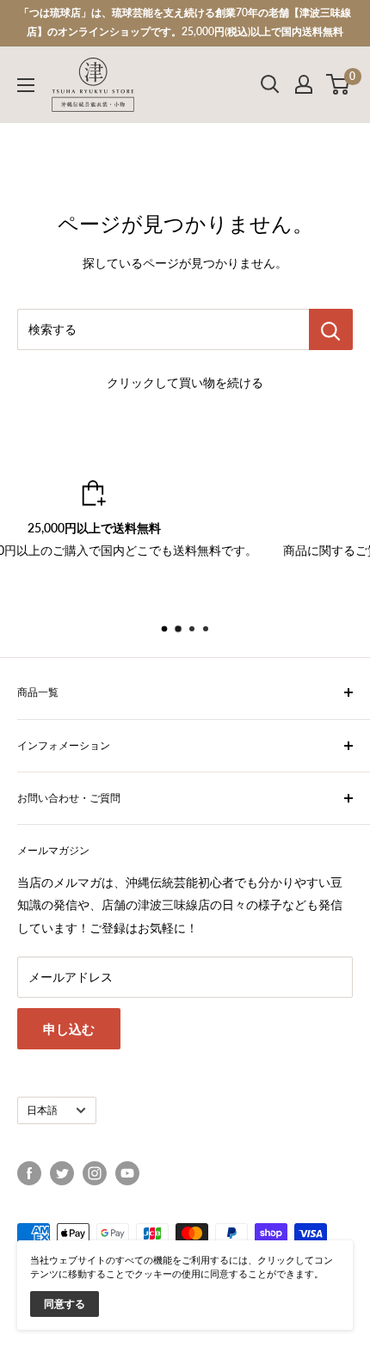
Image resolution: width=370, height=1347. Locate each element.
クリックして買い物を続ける (185, 382)
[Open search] (270, 84)
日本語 (42, 1110)
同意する (64, 1303)
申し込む (69, 1028)
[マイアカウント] (303, 84)
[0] (338, 84)
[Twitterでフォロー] (62, 1173)
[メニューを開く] (25, 85)
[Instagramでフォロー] (95, 1173)
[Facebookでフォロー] (29, 1173)
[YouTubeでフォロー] (127, 1173)
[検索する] (331, 329)
